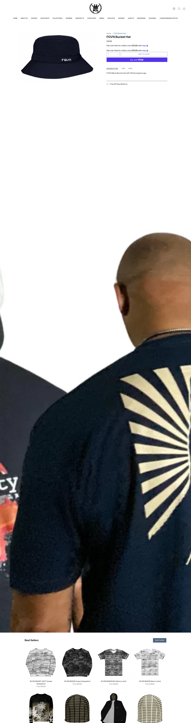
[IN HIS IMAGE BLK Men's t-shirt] (113, 662)
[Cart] (184, 9)
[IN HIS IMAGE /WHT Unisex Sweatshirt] (41, 662)
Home (109, 33)
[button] (57, 18)
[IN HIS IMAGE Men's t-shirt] (150, 662)
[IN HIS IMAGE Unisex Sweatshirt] (77, 662)
